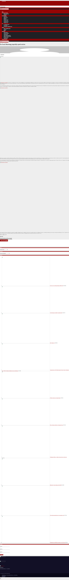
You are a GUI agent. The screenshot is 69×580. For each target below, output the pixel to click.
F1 (2, 23)
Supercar (5, 16)
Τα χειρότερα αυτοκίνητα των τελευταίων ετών (57, 515)
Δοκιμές (5, 14)
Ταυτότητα (6, 38)
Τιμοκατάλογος (4, 39)
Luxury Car (6, 20)
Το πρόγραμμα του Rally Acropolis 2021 (56, 312)
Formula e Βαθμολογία (8, 26)
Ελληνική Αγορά (5, 12)
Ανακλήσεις (6, 32)
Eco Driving (4, 15)
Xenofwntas (2, 54)
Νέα (2, 11)
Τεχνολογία (6, 34)
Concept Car (6, 21)
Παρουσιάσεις (6, 13)
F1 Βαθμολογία (6, 24)
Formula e (6, 25)
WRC (3, 27)
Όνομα (1, 546)
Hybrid (5, 18)
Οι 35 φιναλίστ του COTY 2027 (4, 242)
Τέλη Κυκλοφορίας (7, 35)
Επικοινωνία (6, 37)
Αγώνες (5, 29)
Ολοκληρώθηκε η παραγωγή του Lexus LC (6, 244)
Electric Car (6, 19)
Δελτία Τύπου (6, 33)
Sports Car (6, 17)
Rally (5, 30)
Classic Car (6, 22)
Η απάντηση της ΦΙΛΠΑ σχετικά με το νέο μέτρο (57, 542)
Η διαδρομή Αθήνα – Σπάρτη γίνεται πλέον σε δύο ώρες (58, 457)
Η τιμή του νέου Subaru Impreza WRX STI (56, 285)
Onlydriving (1, 567)
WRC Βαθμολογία (7, 28)
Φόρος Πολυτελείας (7, 36)
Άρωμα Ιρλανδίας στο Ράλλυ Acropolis (6, 238)
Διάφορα (3, 31)
